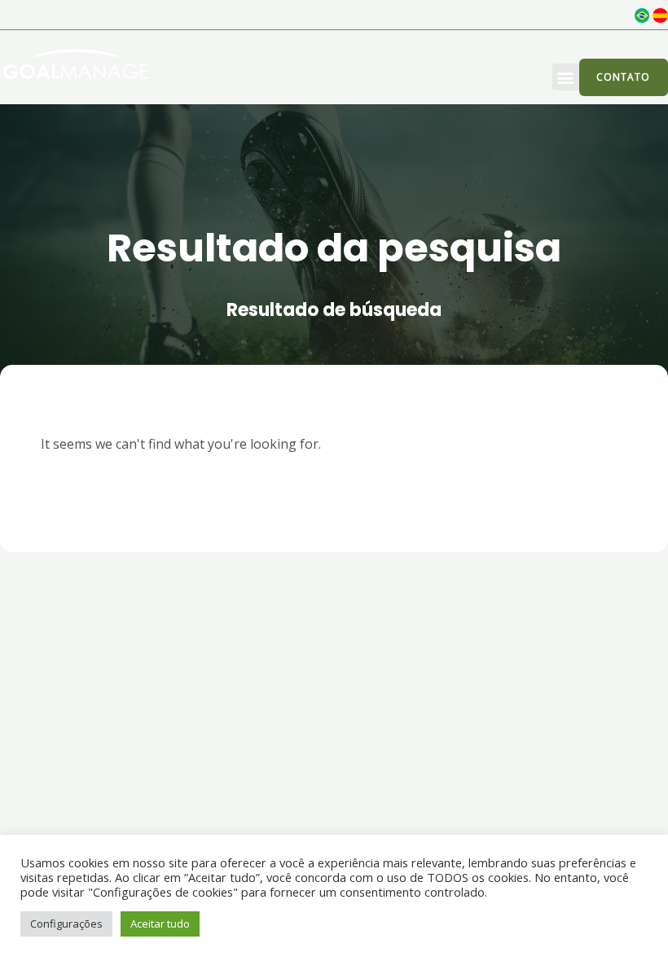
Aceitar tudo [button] (160, 923)
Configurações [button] (66, 923)
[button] (565, 77)
